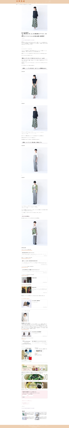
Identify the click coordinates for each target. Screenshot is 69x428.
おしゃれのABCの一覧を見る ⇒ (26, 298)
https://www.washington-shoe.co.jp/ (26, 258)
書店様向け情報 (30, 425)
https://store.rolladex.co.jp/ (25, 275)
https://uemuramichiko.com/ (25, 329)
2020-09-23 (23, 406)
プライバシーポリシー (42, 425)
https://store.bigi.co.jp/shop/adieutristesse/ (27, 250)
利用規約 (38, 425)
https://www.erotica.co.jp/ (25, 267)
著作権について (25, 425)
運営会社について (34, 425)
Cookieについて (47, 425)
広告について (21, 425)
